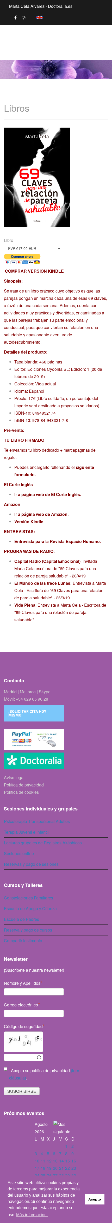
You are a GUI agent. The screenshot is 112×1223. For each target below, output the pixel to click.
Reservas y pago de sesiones (31, 864)
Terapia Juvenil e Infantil (26, 832)
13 (55, 1161)
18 (43, 1168)
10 (37, 1161)
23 (73, 1168)
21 (61, 1168)
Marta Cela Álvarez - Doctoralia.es (40, 6)
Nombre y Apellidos (22, 983)
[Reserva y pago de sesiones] (56, 739)
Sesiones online (19, 853)
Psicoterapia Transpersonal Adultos (37, 821)
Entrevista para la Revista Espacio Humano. (58, 541)
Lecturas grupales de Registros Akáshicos (43, 843)
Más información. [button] (32, 1215)
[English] (37, 16)
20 (55, 1168)
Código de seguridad (23, 1026)
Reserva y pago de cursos (28, 930)
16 (73, 1161)
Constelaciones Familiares (28, 898)
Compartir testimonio (23, 941)
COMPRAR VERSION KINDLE (34, 271)
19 (49, 1168)
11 (43, 1161)
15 (67, 1161)
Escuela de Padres (21, 919)
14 (61, 1161)
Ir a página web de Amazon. (42, 514)
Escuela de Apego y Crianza (30, 908)
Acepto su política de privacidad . (44, 1074)
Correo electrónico (21, 1005)
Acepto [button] (94, 1199)
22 (67, 1168)
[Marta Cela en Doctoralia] (56, 762)
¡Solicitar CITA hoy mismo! (27, 713)
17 (37, 1168)
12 (49, 1161)
